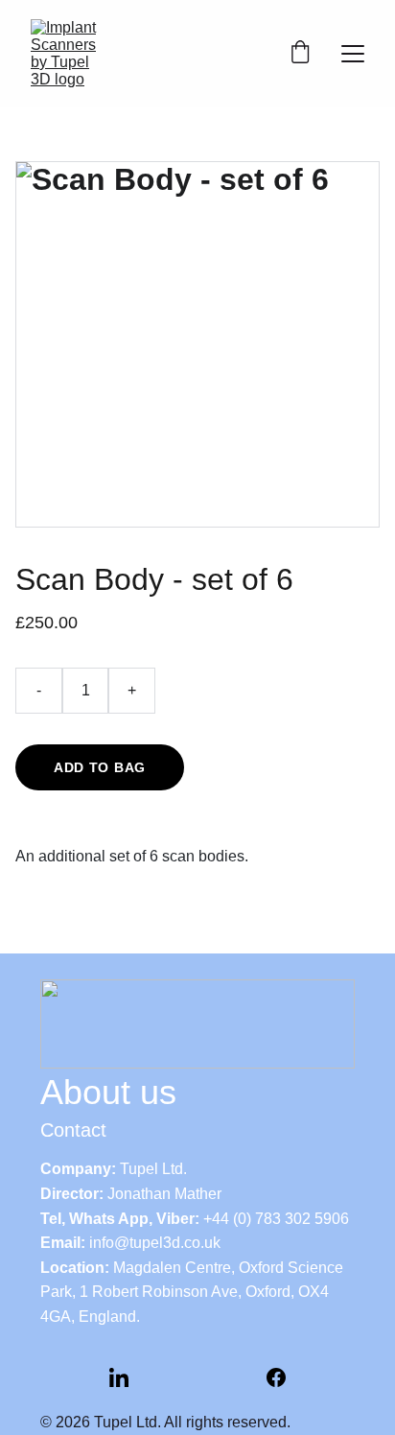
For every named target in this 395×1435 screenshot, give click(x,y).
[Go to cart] (300, 53)
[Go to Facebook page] (276, 1377)
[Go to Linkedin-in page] (118, 1377)
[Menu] (352, 53)
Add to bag (100, 767)
